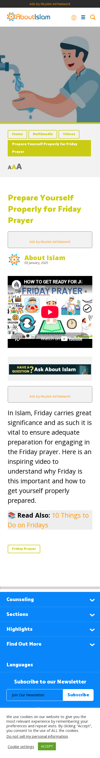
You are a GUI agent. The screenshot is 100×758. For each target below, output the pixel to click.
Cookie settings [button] (21, 746)
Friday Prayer (24, 549)
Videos (69, 134)
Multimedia (43, 134)
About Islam (44, 257)
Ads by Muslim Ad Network (50, 4)
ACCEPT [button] (47, 746)
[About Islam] (28, 17)
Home (17, 134)
